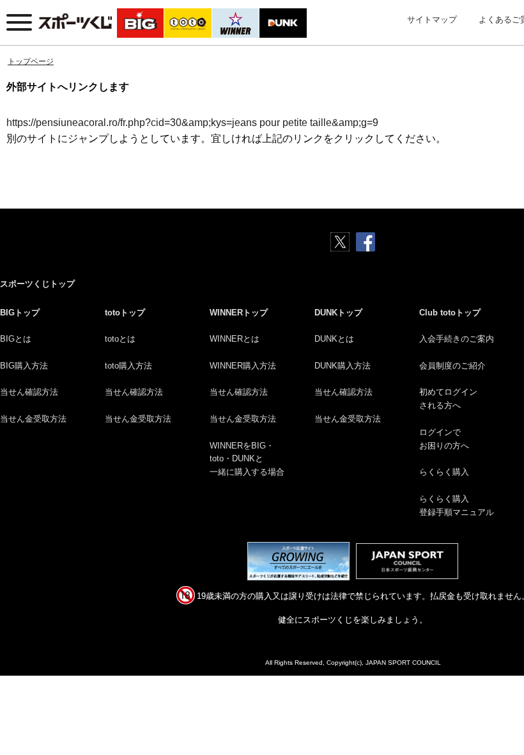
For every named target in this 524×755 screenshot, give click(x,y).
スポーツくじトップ (37, 284)
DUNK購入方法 (342, 365)
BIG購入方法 (24, 365)
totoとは (120, 339)
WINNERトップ (239, 312)
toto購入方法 (128, 365)
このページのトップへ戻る (499, 715)
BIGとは (15, 339)
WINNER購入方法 (243, 365)
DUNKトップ (338, 312)
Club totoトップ (450, 312)
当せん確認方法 (29, 392)
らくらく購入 (444, 472)
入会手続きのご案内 (456, 339)
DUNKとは (334, 339)
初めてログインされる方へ (448, 398)
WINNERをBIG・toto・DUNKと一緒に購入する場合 (247, 459)
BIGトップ (20, 312)
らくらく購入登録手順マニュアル (456, 505)
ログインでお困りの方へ (444, 438)
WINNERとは (234, 339)
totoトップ (125, 312)
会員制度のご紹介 (452, 365)
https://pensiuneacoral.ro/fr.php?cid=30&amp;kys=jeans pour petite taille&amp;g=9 (192, 122)
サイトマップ (432, 19)
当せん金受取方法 (33, 419)
